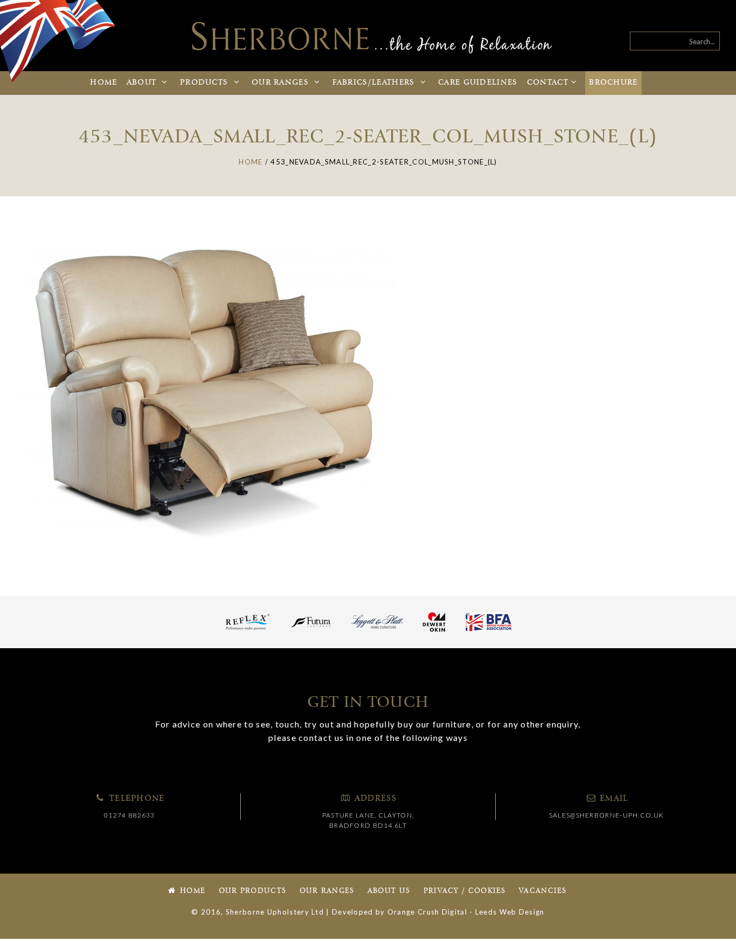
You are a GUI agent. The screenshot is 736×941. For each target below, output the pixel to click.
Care (478, 83)
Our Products (253, 891)
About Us (388, 891)
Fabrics (373, 83)
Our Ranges (327, 891)
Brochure (613, 83)
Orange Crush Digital (427, 912)
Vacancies (543, 891)
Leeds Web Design (510, 912)
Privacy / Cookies (464, 891)
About (143, 83)
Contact (547, 83)
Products (205, 83)
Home (103, 83)
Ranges (281, 83)
